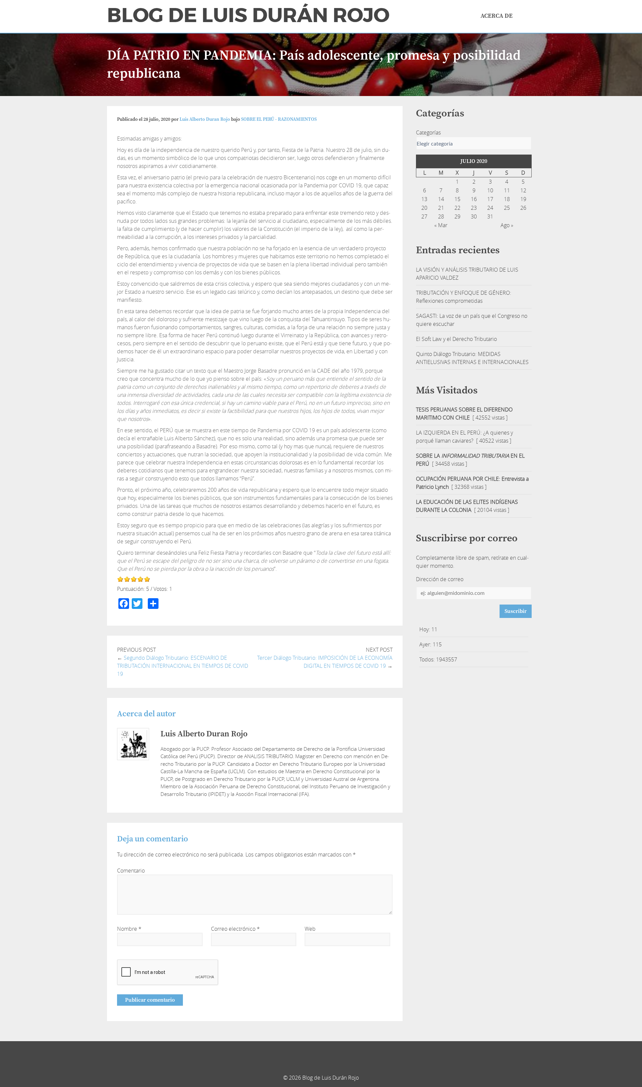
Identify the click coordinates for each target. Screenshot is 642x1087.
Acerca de (496, 16)
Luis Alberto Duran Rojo (205, 119)
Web (310, 928)
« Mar (440, 225)
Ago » (507, 225)
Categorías (428, 132)
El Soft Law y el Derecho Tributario (456, 339)
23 (474, 207)
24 (490, 207)
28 (441, 216)
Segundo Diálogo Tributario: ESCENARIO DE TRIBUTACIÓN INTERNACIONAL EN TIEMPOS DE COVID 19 (182, 665)
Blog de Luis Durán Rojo (248, 15)
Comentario (131, 870)
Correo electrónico (235, 928)
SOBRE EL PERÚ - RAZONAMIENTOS (279, 119)
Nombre (129, 928)
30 (474, 216)
